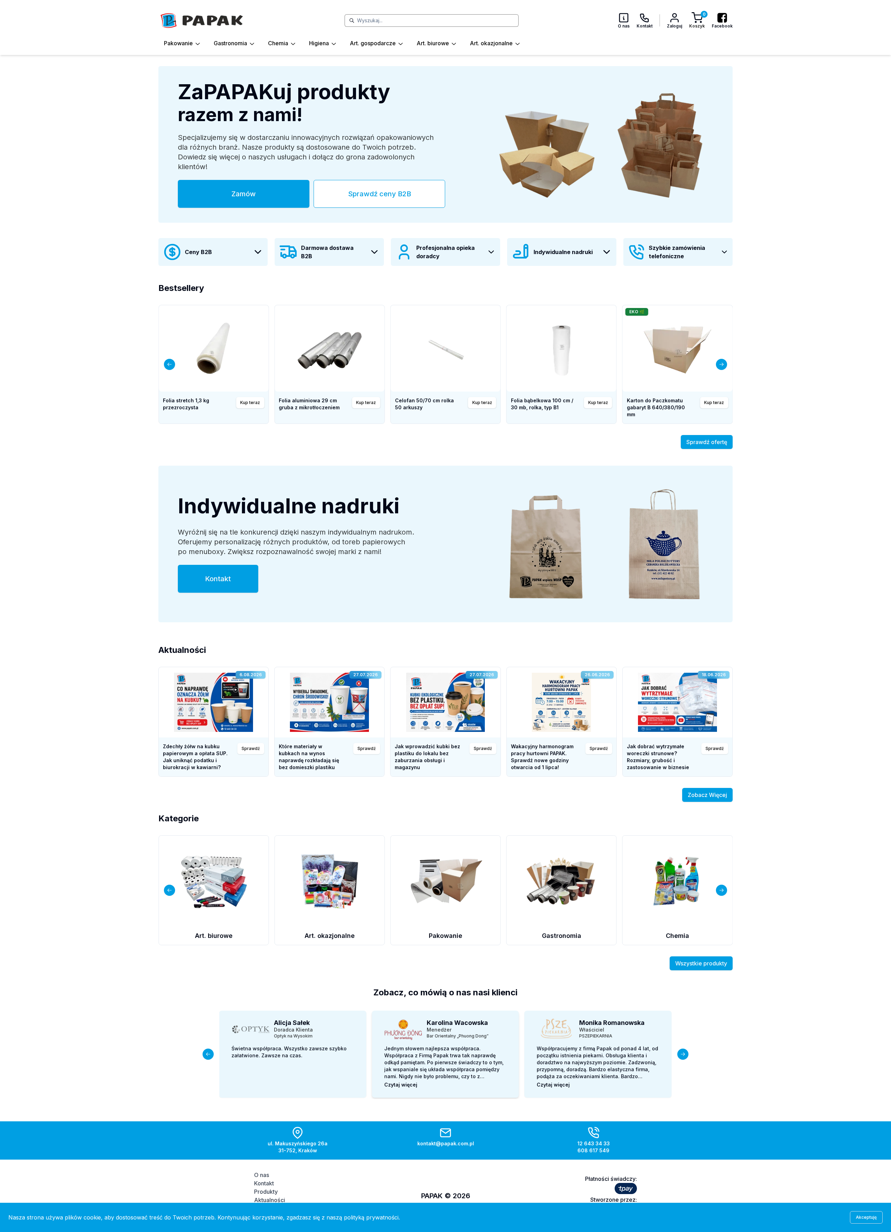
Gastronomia (230, 43)
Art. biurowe (433, 43)
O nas (261, 1174)
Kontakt (218, 579)
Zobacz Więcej (707, 794)
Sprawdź (251, 748)
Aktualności (269, 1200)
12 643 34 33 (593, 1143)
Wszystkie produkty (701, 963)
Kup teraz (482, 402)
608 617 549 (593, 1150)
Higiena (319, 43)
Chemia (278, 43)
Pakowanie (178, 43)
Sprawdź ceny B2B (379, 194)
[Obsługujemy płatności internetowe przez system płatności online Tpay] (626, 1188)
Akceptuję (866, 1217)
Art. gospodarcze (373, 43)
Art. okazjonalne (491, 43)
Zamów (243, 194)
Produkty (266, 1191)
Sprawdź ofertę (706, 442)
